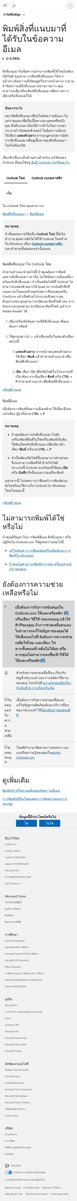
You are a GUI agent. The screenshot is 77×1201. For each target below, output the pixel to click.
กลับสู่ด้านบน (11, 389)
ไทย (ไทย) (16, 1165)
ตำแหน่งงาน (11, 1134)
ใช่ (26, 823)
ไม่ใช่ (50, 823)
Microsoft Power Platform (17, 1102)
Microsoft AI (11, 1005)
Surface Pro (10, 844)
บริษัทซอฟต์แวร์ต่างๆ (15, 1109)
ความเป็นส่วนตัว (31, 1187)
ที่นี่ (66, 613)
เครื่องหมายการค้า (14, 1193)
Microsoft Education (15, 940)
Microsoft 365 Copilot (15, 1044)
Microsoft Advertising (15, 1037)
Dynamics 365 (12, 1024)
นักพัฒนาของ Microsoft (17, 1069)
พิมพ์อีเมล (37, 214)
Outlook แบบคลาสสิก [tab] (47, 178)
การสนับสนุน (12, 14)
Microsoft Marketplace (16, 1095)
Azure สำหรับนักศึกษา (16, 986)
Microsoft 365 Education (17, 960)
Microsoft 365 (12, 870)
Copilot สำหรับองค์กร (15, 857)
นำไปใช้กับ (13, 58)
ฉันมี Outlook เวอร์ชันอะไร (50, 162)
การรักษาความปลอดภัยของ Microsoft (23, 1011)
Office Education (13, 966)
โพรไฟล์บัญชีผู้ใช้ (13, 902)
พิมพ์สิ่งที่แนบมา (14, 214)
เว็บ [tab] (9, 193)
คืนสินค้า (9, 915)
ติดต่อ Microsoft (13, 1187)
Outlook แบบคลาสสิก (47, 243)
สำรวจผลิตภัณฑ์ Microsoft (18, 876)
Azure (8, 1018)
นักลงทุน (9, 1153)
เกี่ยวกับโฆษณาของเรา (36, 1193)
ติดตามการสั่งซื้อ (13, 921)
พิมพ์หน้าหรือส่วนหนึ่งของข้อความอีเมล (31, 790)
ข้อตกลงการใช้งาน (51, 1187)
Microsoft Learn (13, 1076)
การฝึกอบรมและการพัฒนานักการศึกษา (24, 973)
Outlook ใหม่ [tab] (16, 178)
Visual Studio (11, 1115)
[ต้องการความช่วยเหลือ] (14, 5)
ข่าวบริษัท (10, 1140)
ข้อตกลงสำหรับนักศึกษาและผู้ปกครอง (23, 979)
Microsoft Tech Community (18, 1089)
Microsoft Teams (13, 1050)
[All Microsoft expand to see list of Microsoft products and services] (5, 5)
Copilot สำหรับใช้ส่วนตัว (17, 863)
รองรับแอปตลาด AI (14, 1082)
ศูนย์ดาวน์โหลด (12, 908)
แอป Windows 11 (13, 883)
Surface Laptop (12, 850)
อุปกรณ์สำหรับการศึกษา (17, 947)
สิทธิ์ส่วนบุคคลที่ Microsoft (18, 1147)
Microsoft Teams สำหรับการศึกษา (21, 953)
